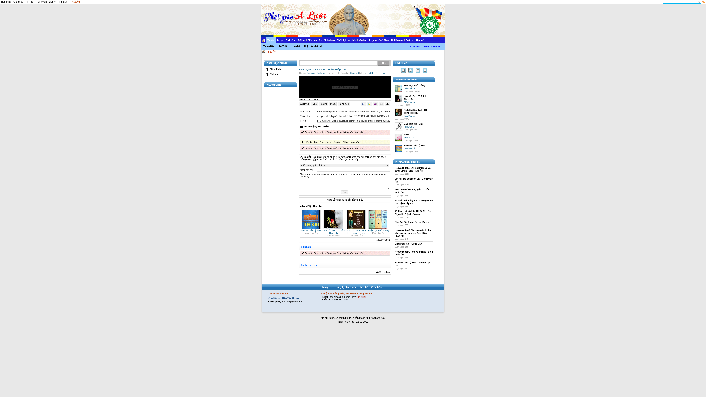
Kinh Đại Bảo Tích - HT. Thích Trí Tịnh (356, 231)
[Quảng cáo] (345, 87)
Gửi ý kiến (361, 297)
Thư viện (420, 40)
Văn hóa (352, 40)
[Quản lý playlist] (410, 70)
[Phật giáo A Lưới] (295, 14)
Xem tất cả (384, 240)
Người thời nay (327, 40)
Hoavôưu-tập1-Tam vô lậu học (410, 252)
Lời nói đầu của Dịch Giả (407, 179)
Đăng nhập (319, 132)
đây (339, 199)
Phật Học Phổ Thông (376, 73)
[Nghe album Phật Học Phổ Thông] (378, 228)
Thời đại (341, 40)
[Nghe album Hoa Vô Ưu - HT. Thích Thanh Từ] (334, 228)
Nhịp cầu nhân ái (313, 46)
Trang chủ (6, 2)
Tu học (280, 40)
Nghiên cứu (397, 40)
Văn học (363, 40)
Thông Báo (268, 46)
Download (344, 104)
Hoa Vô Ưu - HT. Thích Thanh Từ (333, 231)
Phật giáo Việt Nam (379, 40)
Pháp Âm (75, 2)
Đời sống (290, 40)
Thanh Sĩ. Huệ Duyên (418, 222)
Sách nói (274, 74)
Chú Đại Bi (400, 222)
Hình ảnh (63, 2)
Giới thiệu (18, 2)
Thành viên (41, 2)
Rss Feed (703, 1)
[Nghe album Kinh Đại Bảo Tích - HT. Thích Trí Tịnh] (356, 228)
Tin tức (271, 40)
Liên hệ (53, 2)
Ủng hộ (296, 46)
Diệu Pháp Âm (337, 69)
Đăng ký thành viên (346, 287)
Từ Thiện (283, 46)
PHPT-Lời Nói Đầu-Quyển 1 (409, 189)
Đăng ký (331, 132)
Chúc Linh (416, 244)
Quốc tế (410, 40)
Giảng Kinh (275, 69)
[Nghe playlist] (418, 70)
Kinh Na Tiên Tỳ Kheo (311, 230)
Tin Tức (29, 2)
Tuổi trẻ (301, 40)
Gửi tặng (304, 104)
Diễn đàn (312, 40)
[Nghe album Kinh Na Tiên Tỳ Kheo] (311, 228)
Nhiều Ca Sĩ (409, 127)
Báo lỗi (323, 104)
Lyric (314, 104)
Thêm (333, 104)
